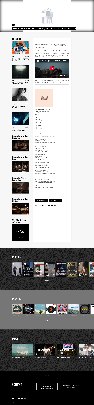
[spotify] (43, 206)
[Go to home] (20, 4)
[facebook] (49, 206)
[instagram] (55, 206)
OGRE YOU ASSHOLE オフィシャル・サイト (45, 191)
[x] (46, 206)
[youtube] (52, 206)
